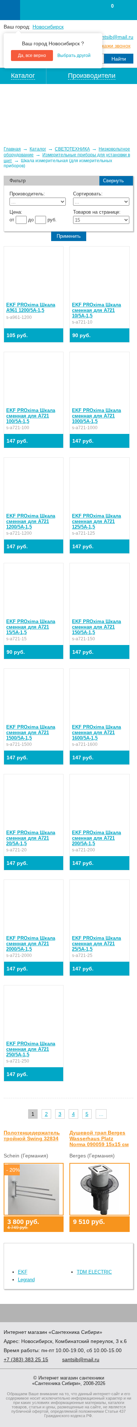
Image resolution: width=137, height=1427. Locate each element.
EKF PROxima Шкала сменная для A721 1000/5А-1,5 (96, 416)
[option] (68, 111)
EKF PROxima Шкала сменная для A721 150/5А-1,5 (96, 627)
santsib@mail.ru (114, 37)
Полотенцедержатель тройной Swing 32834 (32, 1135)
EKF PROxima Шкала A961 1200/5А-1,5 (30, 307)
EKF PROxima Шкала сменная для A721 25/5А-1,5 (96, 943)
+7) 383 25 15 (26, 1359)
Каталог (38, 149)
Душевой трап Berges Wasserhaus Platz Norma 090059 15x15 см (99, 1138)
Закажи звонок (113, 46)
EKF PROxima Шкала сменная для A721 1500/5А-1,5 (30, 732)
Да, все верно (32, 55)
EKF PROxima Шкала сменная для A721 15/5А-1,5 (30, 627)
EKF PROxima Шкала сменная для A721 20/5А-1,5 (30, 838)
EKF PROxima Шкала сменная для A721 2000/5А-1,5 (30, 943)
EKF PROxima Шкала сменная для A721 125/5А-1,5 (96, 521)
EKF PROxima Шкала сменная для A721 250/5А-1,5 (30, 1049)
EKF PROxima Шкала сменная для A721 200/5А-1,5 (96, 838)
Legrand (26, 1279)
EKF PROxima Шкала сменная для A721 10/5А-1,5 (96, 310)
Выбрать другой (74, 55)
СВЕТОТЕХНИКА (72, 149)
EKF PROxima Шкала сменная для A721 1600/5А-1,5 (96, 732)
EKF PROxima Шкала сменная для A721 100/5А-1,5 (30, 416)
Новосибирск (48, 27)
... (101, 1114)
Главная (12, 149)
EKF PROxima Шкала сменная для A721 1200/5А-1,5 (30, 521)
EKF (22, 1272)
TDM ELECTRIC (94, 1272)
